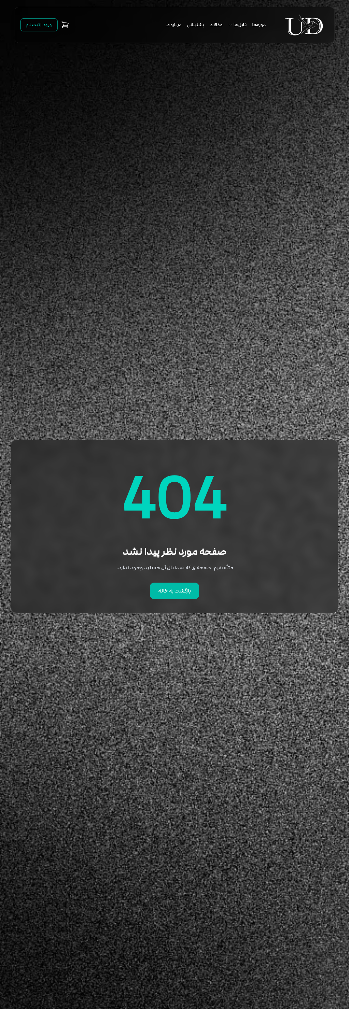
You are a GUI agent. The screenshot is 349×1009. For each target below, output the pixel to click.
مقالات (216, 24)
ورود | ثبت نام (39, 24)
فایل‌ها (240, 24)
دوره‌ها (259, 24)
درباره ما (174, 24)
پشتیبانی (195, 24)
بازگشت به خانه (174, 591)
